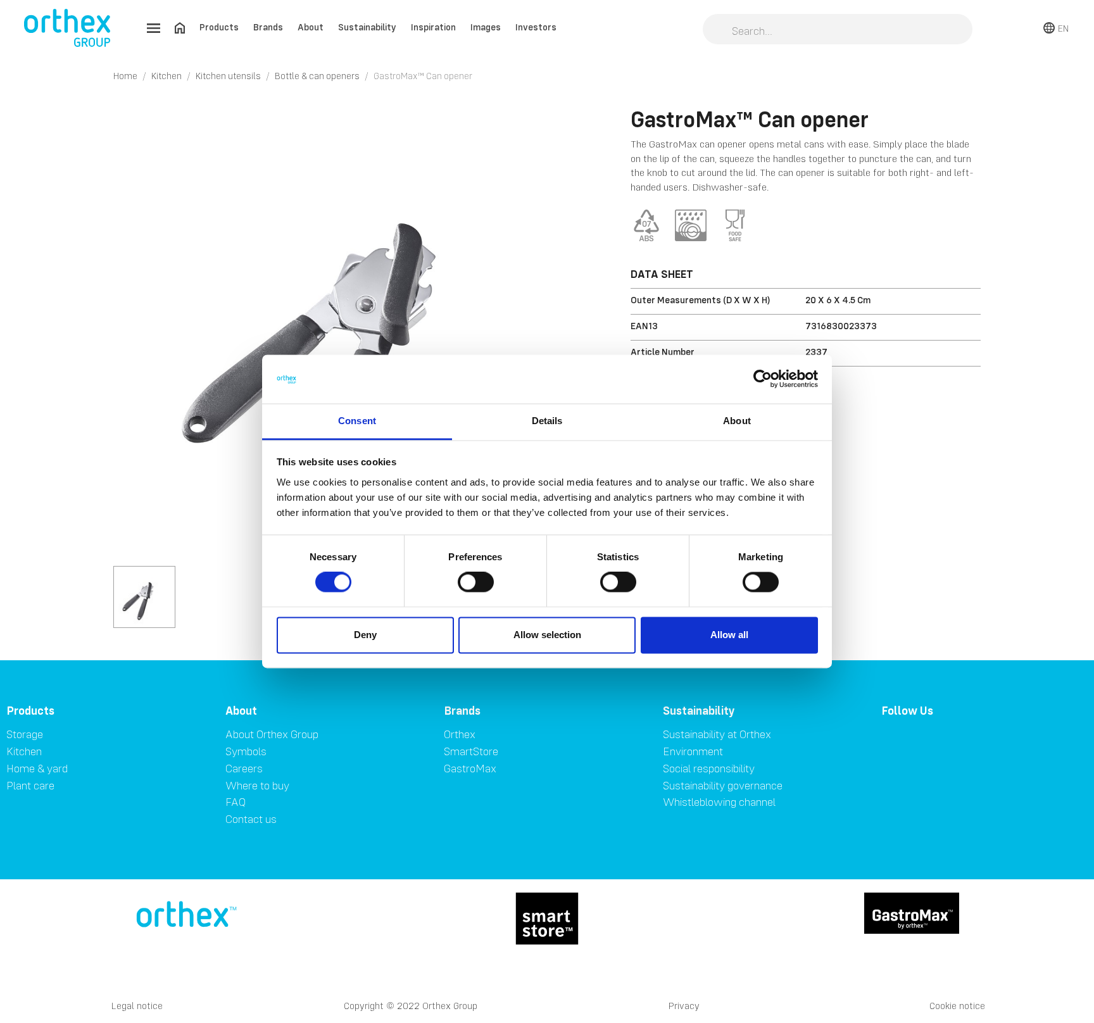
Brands (268, 27)
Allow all (729, 634)
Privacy (684, 1006)
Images (485, 27)
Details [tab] (547, 420)
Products (219, 27)
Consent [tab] (357, 420)
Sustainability (367, 27)
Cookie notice (957, 1006)
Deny (365, 634)
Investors (535, 27)
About (311, 27)
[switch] (476, 582)
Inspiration (433, 27)
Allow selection (547, 634)
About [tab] (737, 420)
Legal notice (137, 1006)
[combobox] (837, 30)
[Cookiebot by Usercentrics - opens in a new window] (762, 379)
